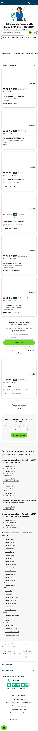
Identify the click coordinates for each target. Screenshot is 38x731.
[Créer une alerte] (4, 727)
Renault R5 (8, 558)
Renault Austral (10, 549)
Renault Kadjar (9, 552)
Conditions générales (19, 696)
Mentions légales (19, 699)
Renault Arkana (10, 555)
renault (25, 644)
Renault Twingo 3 (10, 600)
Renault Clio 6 (9, 568)
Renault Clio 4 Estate (11, 629)
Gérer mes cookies (19, 706)
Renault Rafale (9, 561)
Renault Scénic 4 (10, 571)
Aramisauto (5, 644)
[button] (22, 37)
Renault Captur (10, 539)
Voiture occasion (16, 644)
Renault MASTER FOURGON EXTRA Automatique (9, 473)
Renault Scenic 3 (10, 607)
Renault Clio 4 (9, 594)
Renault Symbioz (10, 545)
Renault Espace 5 (10, 603)
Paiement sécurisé (19, 709)
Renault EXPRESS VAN (12, 635)
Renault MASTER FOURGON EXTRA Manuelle (9, 488)
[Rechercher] (30, 32)
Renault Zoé (8, 577)
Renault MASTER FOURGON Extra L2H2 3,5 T (11, 481)
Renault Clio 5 (9, 542)
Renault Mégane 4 (10, 574)
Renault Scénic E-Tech (12, 597)
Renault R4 (8, 591)
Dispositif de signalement (19, 713)
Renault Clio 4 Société (12, 632)
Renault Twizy (9, 625)
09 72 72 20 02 (9, 654)
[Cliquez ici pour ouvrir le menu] (35, 2)
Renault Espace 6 (10, 564)
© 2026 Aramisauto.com (19, 720)
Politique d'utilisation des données (19, 702)
